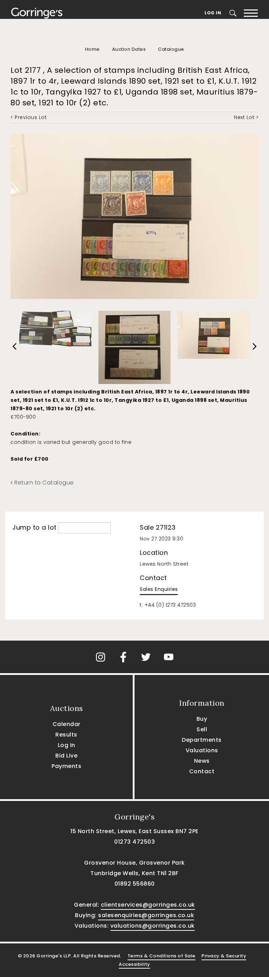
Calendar (67, 724)
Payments (66, 766)
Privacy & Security (223, 955)
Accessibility (134, 964)
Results (66, 735)
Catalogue (171, 49)
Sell (201, 729)
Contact (202, 771)
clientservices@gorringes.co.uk (148, 905)
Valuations (202, 750)
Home (92, 49)
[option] (55, 327)
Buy (201, 719)
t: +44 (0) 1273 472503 (168, 604)
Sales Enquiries (159, 589)
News (202, 761)
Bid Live (66, 756)
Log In (213, 13)
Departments (202, 740)
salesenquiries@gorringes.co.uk (146, 915)
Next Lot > (246, 117)
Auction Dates (129, 49)
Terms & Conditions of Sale (161, 955)
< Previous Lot (29, 117)
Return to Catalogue (43, 483)
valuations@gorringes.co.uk (152, 926)
